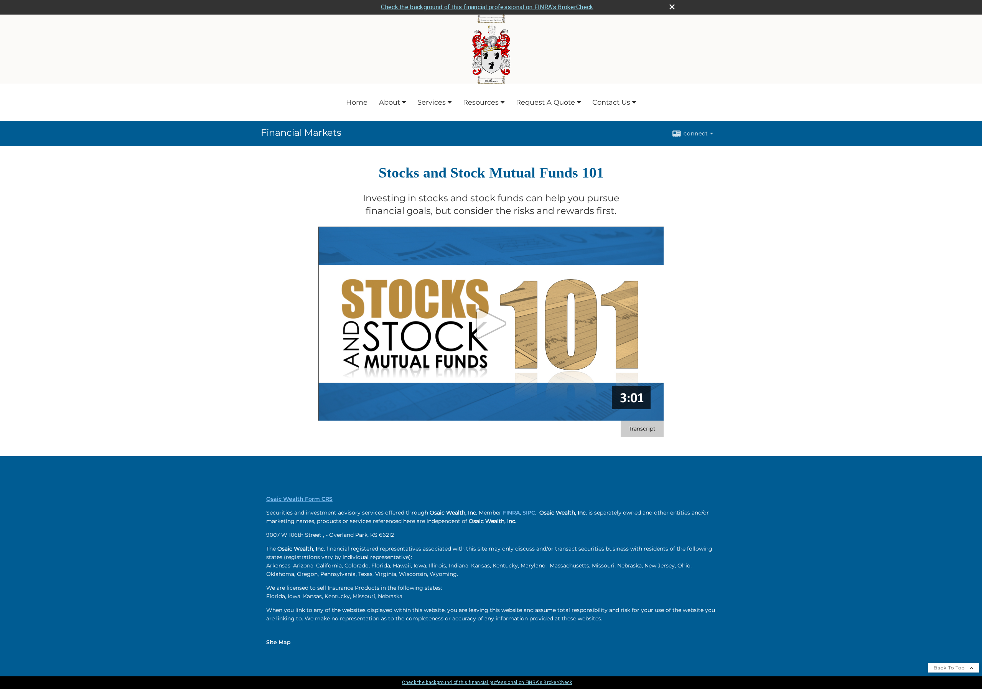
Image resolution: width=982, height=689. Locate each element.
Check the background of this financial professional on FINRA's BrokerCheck (487, 7)
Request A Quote (545, 102)
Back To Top (950, 668)
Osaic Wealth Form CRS (299, 498)
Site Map (278, 642)
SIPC (528, 512)
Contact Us (611, 102)
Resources (481, 102)
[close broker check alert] (672, 7)
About (389, 102)
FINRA (511, 512)
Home (356, 102)
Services (431, 102)
